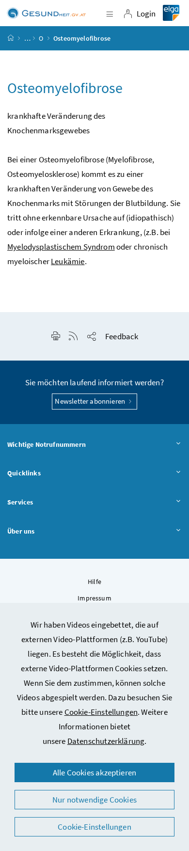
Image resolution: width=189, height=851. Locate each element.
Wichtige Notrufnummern (46, 444)
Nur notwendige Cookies (94, 799)
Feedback (121, 336)
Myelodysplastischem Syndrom (61, 246)
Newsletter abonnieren (90, 401)
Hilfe (94, 581)
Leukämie (67, 261)
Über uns (20, 531)
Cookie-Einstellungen (101, 712)
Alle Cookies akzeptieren (94, 772)
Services (20, 502)
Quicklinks (24, 473)
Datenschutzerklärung (106, 741)
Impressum (94, 598)
